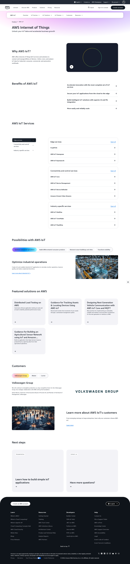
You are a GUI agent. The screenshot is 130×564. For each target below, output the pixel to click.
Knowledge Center (100, 526)
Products (14, 21)
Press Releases (15, 539)
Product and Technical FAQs (47, 533)
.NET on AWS (70, 522)
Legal (96, 536)
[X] (99, 554)
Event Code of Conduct (101, 539)
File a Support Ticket (100, 519)
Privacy (13, 558)
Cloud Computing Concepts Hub (21, 526)
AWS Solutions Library (46, 526)
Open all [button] (113, 142)
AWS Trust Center (44, 522)
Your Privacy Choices (31, 558)
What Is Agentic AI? (17, 522)
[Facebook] (101, 554)
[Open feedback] (128, 282)
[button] (25, 7)
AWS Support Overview (101, 529)
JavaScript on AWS (72, 536)
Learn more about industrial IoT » (21, 273)
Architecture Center (45, 529)
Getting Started (43, 516)
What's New (14, 533)
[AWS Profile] (123, 2)
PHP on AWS (70, 533)
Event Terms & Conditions (102, 543)
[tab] (24, 250)
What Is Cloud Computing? (19, 519)
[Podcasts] (116, 554)
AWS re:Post (98, 522)
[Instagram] (107, 554)
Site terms (20, 558)
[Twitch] (110, 554)
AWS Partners (43, 539)
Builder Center (70, 516)
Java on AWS (70, 529)
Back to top (63, 546)
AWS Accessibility (99, 533)
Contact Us (97, 516)
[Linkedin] (104, 554)
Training (41, 519)
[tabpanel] (65, 267)
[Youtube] (113, 554)
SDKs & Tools (70, 519)
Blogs (12, 536)
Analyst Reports (43, 536)
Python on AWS (71, 526)
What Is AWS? (15, 516)
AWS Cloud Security (17, 529)
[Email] (118, 554)
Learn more (69, 425)
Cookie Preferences (49, 558)
